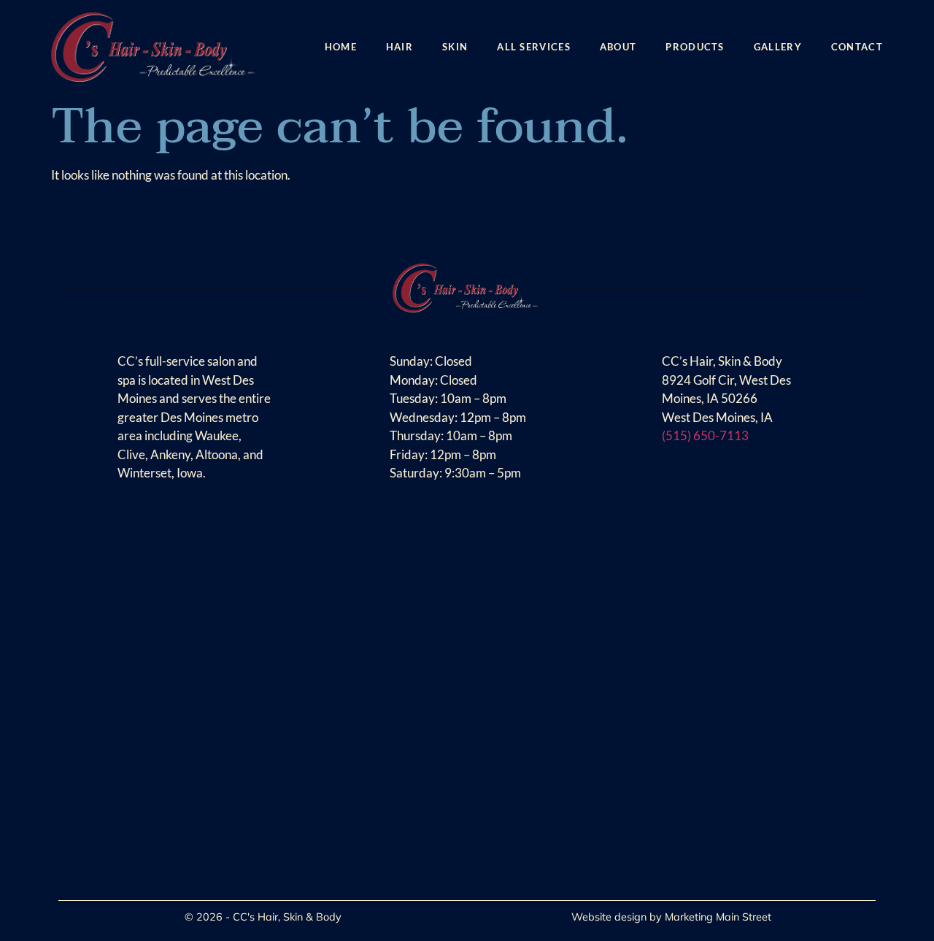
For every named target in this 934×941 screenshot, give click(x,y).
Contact (857, 47)
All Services (534, 47)
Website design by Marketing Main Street (671, 916)
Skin (455, 47)
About (618, 47)
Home (341, 47)
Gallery (778, 47)
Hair (399, 47)
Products (694, 47)
